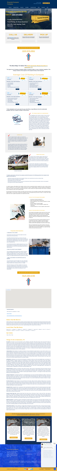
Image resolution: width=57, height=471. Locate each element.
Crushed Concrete (33, 7)
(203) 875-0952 (17, 14)
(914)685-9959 (29, 454)
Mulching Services (43, 439)
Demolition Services (13, 437)
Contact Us (43, 7)
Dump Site (21, 7)
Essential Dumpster (13, 449)
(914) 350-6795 (28, 276)
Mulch (39, 7)
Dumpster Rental (15, 7)
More (47, 7)
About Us (10, 7)
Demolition (27, 7)
